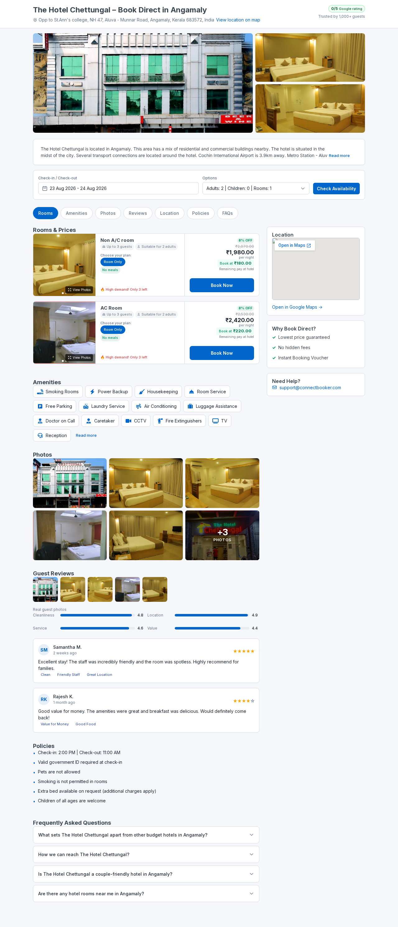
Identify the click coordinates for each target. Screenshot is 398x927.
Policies (200, 213)
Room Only (113, 262)
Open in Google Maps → (297, 307)
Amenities (76, 213)
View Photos (81, 290)
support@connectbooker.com (310, 387)
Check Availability (336, 188)
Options (209, 178)
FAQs (227, 213)
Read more (339, 155)
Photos (108, 213)
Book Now (222, 285)
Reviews (138, 213)
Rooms (45, 213)
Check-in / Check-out (57, 178)
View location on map (238, 19)
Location (169, 213)
